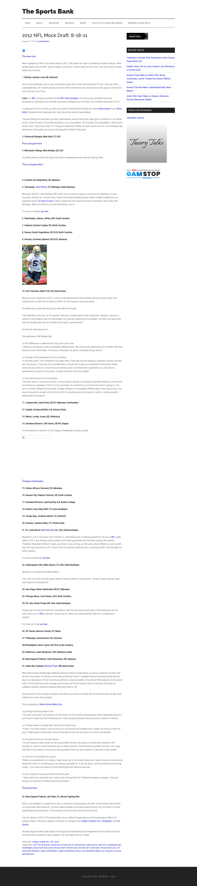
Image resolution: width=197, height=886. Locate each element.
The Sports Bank (48, 11)
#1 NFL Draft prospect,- (68, 98)
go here (44, 211)
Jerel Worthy (41, 187)
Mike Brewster (47, 530)
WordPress (103, 876)
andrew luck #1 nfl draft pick (73, 845)
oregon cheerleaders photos (69, 851)
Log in (112, 876)
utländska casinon (135, 118)
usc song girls (107, 851)
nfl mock (82, 848)
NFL (34, 98)
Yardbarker (106, 821)
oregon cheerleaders (48, 851)
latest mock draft (41, 848)
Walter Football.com (90, 821)
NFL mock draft (92, 848)
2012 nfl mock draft (41, 845)
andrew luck (56, 845)
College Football (38, 842)
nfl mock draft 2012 (108, 848)
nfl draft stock (72, 848)
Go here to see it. (46, 201)
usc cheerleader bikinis (91, 851)
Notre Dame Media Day (51, 704)
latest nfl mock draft (57, 848)
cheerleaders (27, 848)
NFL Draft (55, 842)
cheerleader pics (114, 845)
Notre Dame (104, 108)
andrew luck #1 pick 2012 (96, 845)
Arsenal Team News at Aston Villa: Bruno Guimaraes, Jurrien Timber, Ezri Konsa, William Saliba (149, 78)
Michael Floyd (50, 666)
